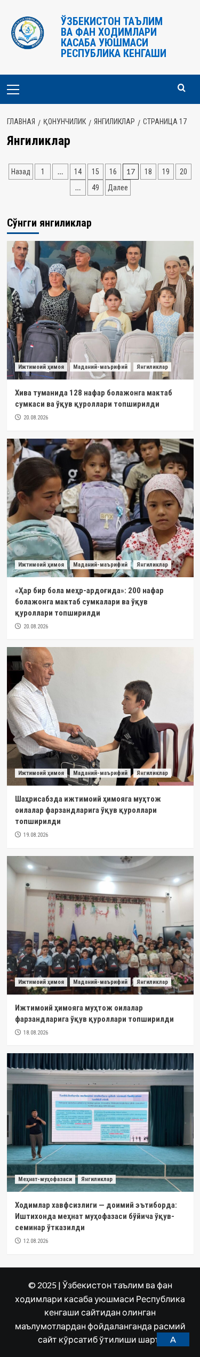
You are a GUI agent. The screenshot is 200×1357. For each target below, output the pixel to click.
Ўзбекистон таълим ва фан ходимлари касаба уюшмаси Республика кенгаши (113, 37)
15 (95, 171)
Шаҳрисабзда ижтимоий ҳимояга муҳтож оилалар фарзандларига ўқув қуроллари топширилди (88, 810)
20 (183, 171)
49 (95, 187)
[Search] (181, 88)
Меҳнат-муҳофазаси (45, 1179)
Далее (118, 187)
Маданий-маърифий (100, 367)
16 (113, 171)
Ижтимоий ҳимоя (41, 367)
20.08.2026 (35, 417)
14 (78, 171)
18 (148, 171)
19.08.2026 (35, 834)
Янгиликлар (152, 367)
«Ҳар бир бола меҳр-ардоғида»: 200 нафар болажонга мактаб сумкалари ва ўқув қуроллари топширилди (89, 602)
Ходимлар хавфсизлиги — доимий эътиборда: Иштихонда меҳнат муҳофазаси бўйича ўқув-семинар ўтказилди (96, 1216)
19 (166, 171)
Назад (20, 171)
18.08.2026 (35, 1032)
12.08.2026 (35, 1241)
